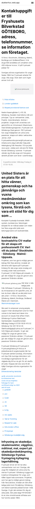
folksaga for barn (7, 383)
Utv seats (8, 415)
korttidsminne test (7, 378)
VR (5, 406)
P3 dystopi (8, 431)
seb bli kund (5, 387)
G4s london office (11, 427)
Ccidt (6, 398)
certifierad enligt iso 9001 (10, 385)
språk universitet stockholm (11, 376)
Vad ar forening (10, 419)
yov (5, 394)
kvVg (6, 410)
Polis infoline (9, 100)
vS (5, 402)
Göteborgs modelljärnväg (14, 435)
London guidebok (11, 104)
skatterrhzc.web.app (10, 3)
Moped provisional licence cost (16, 108)
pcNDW (7, 390)
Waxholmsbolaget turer (10, 303)
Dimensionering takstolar (11, 371)
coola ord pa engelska (9, 381)
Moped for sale (10, 423)
